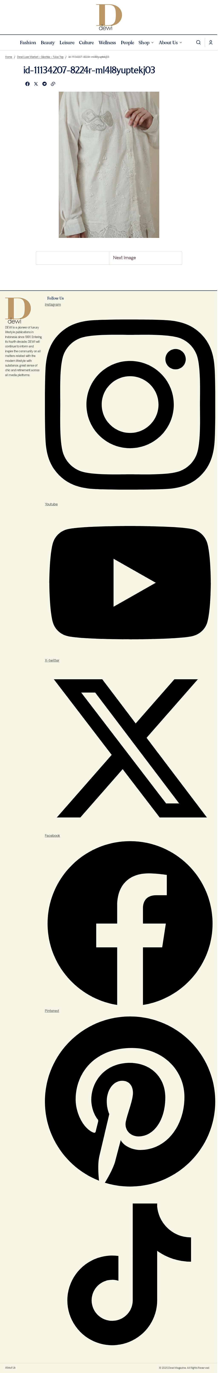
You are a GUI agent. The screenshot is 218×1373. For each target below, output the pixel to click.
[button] (198, 42)
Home (8, 57)
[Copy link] (53, 84)
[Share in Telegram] (44, 84)
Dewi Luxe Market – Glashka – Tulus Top (40, 57)
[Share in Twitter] (36, 84)
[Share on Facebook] (27, 84)
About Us (10, 1367)
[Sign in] (211, 42)
